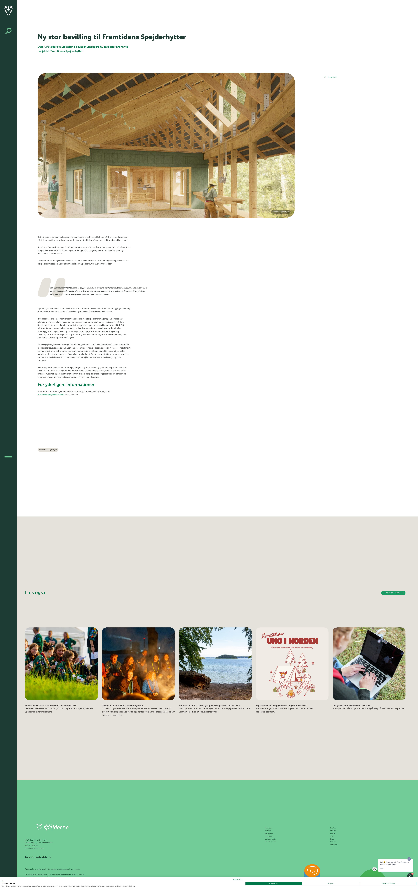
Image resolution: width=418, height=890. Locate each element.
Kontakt (333, 828)
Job (331, 836)
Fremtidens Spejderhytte (48, 450)
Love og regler (270, 839)
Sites (332, 839)
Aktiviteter (269, 833)
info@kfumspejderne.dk (34, 848)
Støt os (333, 842)
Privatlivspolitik (270, 842)
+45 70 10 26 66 (31, 846)
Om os (333, 831)
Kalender (268, 828)
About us (333, 845)
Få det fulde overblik (392, 593)
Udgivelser (269, 836)
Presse (332, 833)
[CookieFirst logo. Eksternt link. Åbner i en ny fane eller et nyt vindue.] (2, 881)
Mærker (268, 831)
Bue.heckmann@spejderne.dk (51, 394)
